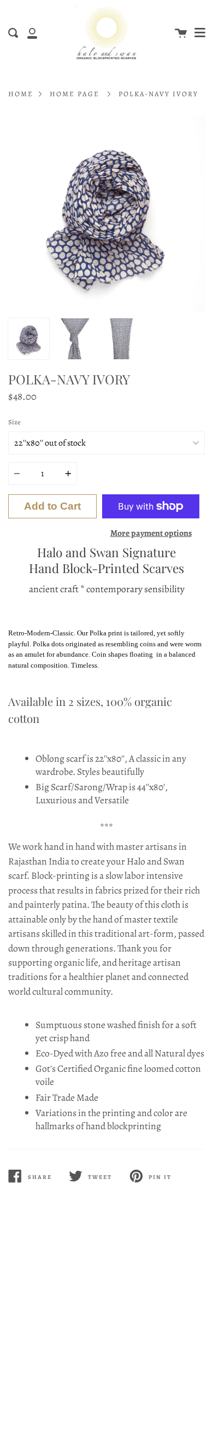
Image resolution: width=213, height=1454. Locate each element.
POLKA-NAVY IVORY (158, 93)
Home (20, 93)
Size (14, 422)
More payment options (151, 533)
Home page (74, 93)
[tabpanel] (106, 214)
